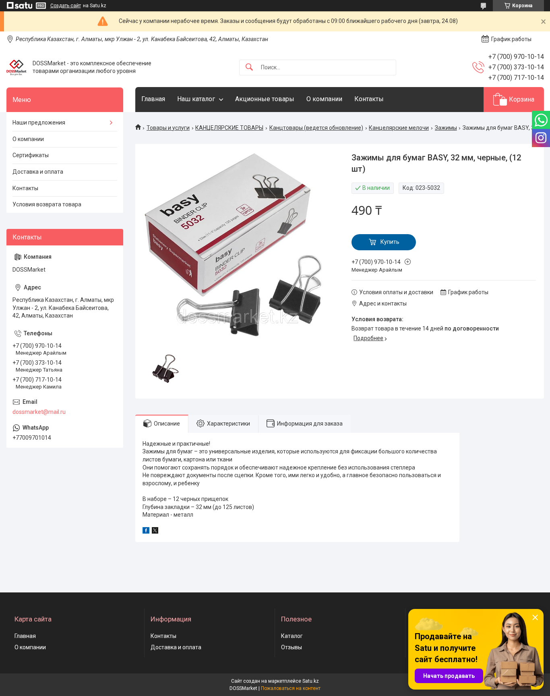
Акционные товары (264, 99)
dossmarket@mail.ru (39, 412)
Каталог (292, 636)
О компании (324, 99)
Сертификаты (30, 155)
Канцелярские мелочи (399, 128)
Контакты (369, 99)
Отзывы (291, 647)
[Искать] (249, 67)
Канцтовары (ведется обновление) (316, 128)
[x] (155, 531)
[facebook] (146, 531)
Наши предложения (38, 122)
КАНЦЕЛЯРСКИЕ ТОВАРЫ (229, 128)
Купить (389, 242)
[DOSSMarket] (16, 67)
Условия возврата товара (46, 204)
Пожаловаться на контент (290, 688)
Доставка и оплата (37, 171)
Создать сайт (65, 5)
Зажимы (446, 128)
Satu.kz (310, 681)
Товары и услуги (168, 128)
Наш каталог (196, 99)
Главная (153, 99)
